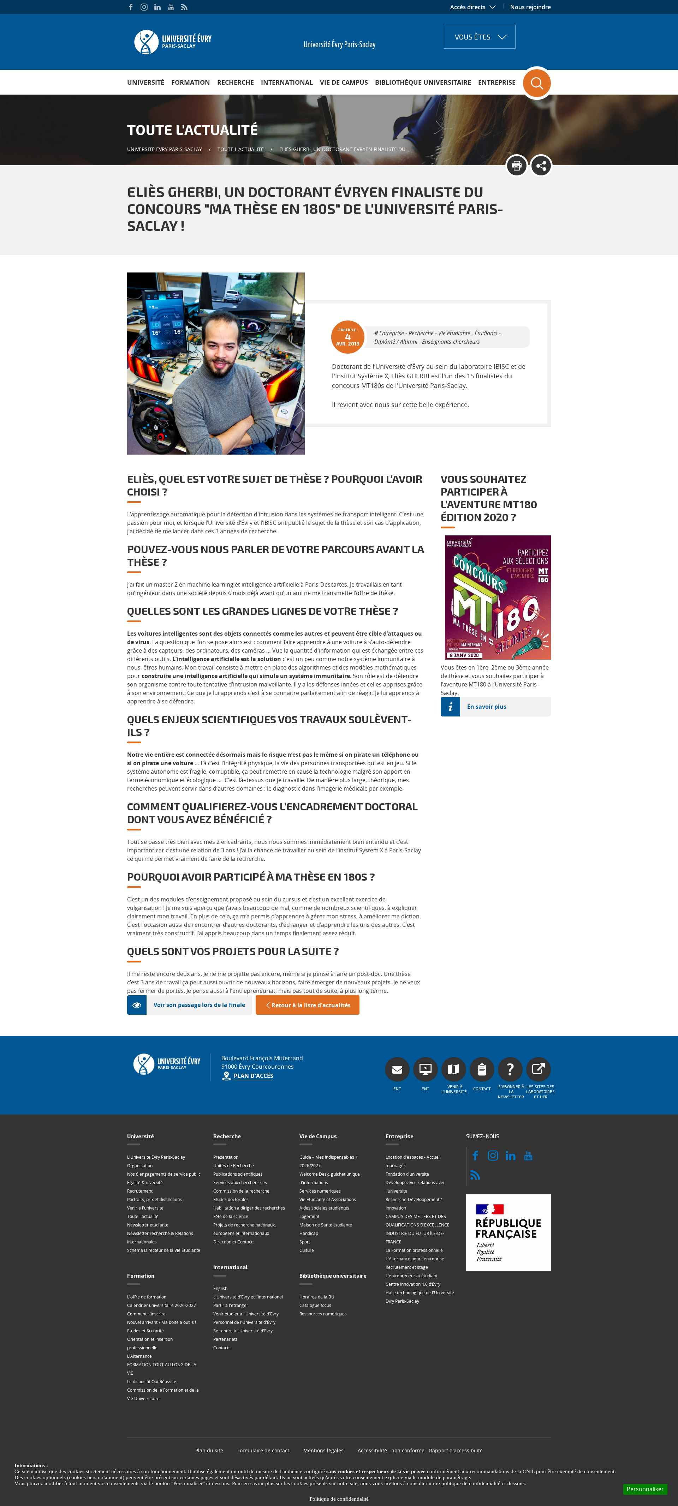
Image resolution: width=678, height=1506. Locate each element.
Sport (304, 1242)
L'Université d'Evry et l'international (248, 1297)
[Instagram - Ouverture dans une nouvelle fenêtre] (144, 7)
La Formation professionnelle (414, 1250)
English (220, 1288)
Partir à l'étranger (230, 1305)
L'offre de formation (146, 1297)
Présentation (225, 1157)
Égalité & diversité (145, 1183)
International (287, 82)
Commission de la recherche (241, 1191)
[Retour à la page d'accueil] (172, 40)
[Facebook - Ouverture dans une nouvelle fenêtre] (130, 7)
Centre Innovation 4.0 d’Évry (413, 1284)
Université (145, 82)
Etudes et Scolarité (145, 1331)
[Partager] (541, 165)
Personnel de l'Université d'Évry (244, 1322)
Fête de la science (230, 1216)
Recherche (235, 82)
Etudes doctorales (231, 1199)
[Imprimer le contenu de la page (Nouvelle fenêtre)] (516, 165)
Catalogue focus (315, 1305)
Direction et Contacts (234, 1242)
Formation (190, 82)
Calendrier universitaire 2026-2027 (161, 1305)
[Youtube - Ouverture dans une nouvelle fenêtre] (170, 7)
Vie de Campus (344, 82)
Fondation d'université (407, 1174)
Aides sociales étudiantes (324, 1208)
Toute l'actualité (241, 149)
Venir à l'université (145, 1208)
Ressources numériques (323, 1314)
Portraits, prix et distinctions (154, 1199)
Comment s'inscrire (146, 1314)
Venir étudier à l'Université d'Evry (246, 1314)
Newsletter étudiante (147, 1225)
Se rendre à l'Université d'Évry (243, 1331)
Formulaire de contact (263, 1450)
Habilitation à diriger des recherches (249, 1208)
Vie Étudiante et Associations (327, 1199)
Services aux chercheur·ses (240, 1183)
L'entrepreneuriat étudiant (412, 1276)
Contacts (222, 1348)
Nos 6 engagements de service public (164, 1174)
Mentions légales (323, 1450)
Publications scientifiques (238, 1174)
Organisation (140, 1166)
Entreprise (497, 82)
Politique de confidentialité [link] (339, 1499)
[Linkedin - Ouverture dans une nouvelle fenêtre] (157, 7)
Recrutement (140, 1191)
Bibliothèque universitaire (423, 82)
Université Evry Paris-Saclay (164, 149)
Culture (306, 1250)
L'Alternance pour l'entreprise (415, 1259)
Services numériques (320, 1191)
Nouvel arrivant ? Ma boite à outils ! (161, 1322)
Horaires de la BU (316, 1297)
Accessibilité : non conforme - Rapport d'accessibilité (420, 1450)
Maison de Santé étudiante (325, 1225)
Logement (309, 1216)
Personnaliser (645, 1489)
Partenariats (225, 1339)
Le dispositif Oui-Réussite (151, 1382)
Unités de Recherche (233, 1166)
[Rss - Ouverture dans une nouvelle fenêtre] (184, 7)
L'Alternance (139, 1356)
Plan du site (209, 1450)
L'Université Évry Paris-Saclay (156, 1157)
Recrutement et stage (407, 1267)
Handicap (308, 1233)
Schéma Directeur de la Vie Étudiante (163, 1250)
